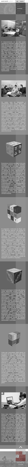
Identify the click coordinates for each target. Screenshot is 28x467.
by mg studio (20, 464)
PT (20, 462)
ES (23, 462)
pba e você (19, 13)
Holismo (18, 6)
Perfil (18, 3)
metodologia (19, 8)
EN (18, 462)
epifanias (19, 10)
